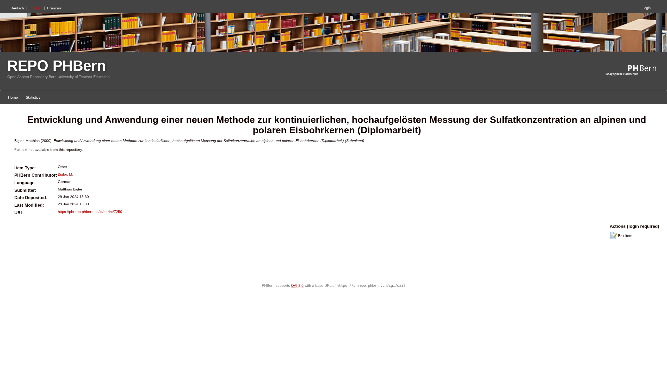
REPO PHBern (56, 65)
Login (647, 8)
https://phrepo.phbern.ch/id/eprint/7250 (90, 212)
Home (13, 97)
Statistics (33, 97)
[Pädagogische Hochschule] (634, 70)
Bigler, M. (65, 174)
